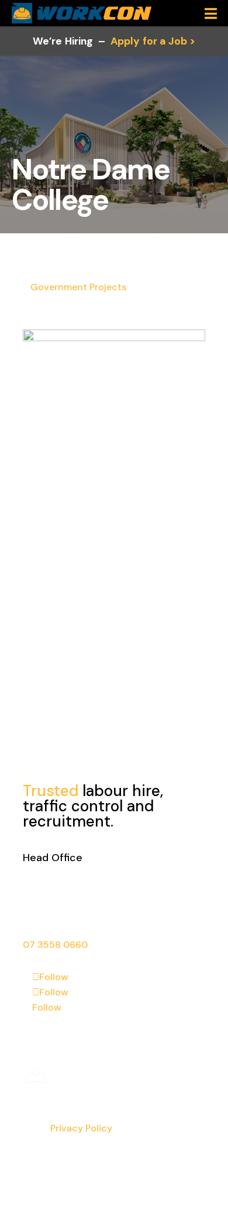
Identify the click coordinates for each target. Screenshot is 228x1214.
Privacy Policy (81, 1128)
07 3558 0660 (55, 944)
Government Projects (78, 287)
